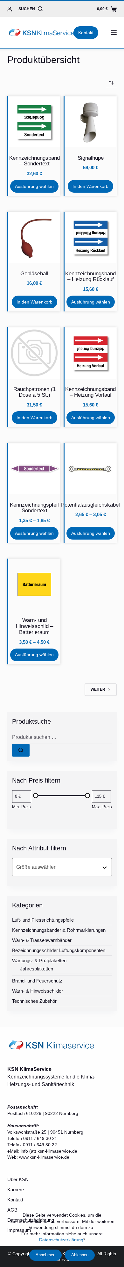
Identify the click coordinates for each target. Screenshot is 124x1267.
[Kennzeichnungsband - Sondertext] (34, 122)
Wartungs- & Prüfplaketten (39, 960)
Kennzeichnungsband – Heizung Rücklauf (90, 277)
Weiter (98, 689)
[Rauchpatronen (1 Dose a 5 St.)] (34, 353)
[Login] (9, 9)
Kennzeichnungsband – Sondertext (34, 161)
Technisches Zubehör (34, 1001)
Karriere (15, 1189)
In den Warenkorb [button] (90, 186)
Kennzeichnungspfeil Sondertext (34, 508)
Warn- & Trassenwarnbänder (42, 940)
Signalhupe (91, 158)
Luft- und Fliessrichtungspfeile (43, 920)
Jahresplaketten (36, 968)
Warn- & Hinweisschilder (37, 991)
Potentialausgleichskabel (90, 505)
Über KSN (18, 1179)
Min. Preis (21, 806)
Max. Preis (102, 806)
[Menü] (114, 32)
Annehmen (45, 1254)
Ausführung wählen (34, 186)
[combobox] (59, 867)
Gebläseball (34, 274)
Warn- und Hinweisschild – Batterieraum (34, 626)
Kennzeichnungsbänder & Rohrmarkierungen (59, 930)
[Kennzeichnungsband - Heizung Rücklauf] (90, 237)
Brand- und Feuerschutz (37, 980)
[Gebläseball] (34, 237)
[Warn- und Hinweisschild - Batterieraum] (34, 584)
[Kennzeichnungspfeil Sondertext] (34, 469)
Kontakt (85, 32)
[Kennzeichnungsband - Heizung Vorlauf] (90, 353)
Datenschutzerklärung (61, 1239)
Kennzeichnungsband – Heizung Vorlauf (90, 392)
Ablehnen (79, 1254)
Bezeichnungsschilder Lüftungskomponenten (58, 950)
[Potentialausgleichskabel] (90, 469)
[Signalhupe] (90, 122)
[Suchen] (21, 750)
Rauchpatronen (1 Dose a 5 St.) (34, 392)
